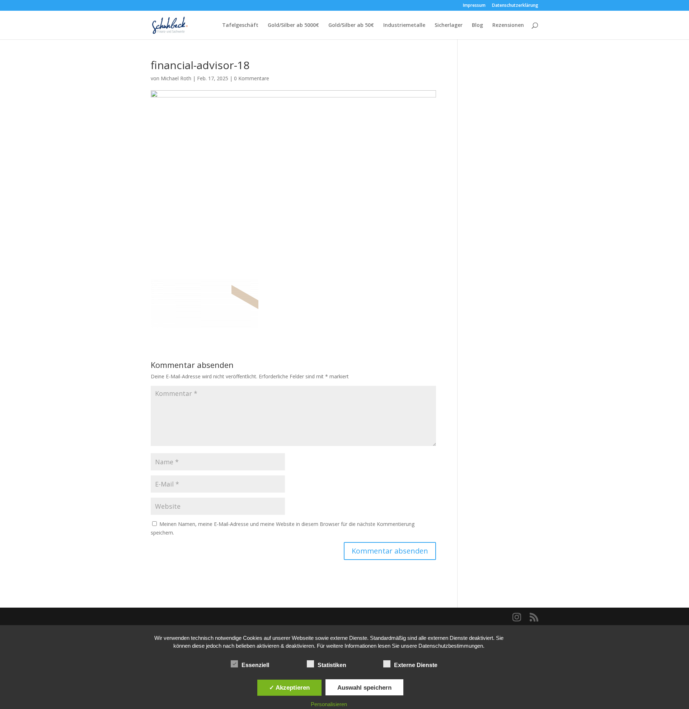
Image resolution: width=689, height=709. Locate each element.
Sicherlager (449, 25)
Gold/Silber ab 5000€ (293, 25)
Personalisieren (329, 704)
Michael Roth (176, 78)
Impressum (474, 5)
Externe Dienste (415, 665)
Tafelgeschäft (240, 25)
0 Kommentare (251, 78)
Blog (477, 25)
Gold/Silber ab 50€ (351, 25)
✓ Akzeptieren (289, 687)
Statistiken (332, 665)
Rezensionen (508, 25)
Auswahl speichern (364, 687)
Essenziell (255, 665)
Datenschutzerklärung (515, 5)
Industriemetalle (404, 25)
